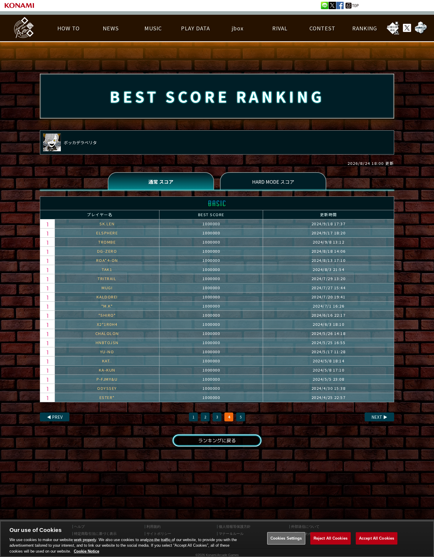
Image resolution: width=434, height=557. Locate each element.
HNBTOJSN (107, 342)
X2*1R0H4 (107, 324)
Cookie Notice (86, 551)
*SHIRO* (107, 315)
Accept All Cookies (376, 538)
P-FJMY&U (107, 379)
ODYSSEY (107, 388)
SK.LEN (107, 223)
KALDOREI (107, 297)
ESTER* (107, 397)
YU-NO (107, 351)
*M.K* (107, 306)
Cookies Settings (286, 538)
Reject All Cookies (330, 538)
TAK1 (107, 269)
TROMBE (107, 242)
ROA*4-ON (107, 260)
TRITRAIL (107, 278)
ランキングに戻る (217, 440)
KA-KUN (107, 370)
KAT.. (107, 361)
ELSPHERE (107, 233)
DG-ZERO (107, 251)
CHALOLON (107, 333)
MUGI (107, 287)
